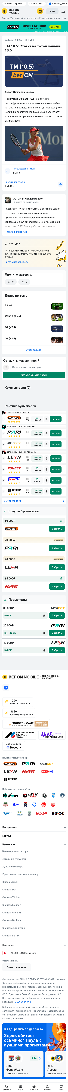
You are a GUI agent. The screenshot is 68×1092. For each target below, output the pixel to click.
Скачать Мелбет (11, 905)
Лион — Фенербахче (13, 3)
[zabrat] (57, 615)
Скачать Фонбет (11, 912)
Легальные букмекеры (14, 859)
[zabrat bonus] (57, 529)
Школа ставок (10, 882)
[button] (34, 228)
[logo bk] (11, 528)
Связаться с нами (16, 967)
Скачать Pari (9, 889)
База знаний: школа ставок (24, 18)
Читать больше (33, 350)
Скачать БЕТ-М (10, 935)
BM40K (8, 650)
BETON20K (10, 633)
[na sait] (56, 419)
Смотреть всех (12, 501)
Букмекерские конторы (15, 851)
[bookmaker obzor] (46, 419)
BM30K (8, 615)
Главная (5, 18)
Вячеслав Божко (23, 92)
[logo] (10, 11)
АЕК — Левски (36, 3)
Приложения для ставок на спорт (21, 874)
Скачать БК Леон (12, 920)
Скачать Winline (11, 897)
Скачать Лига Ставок (14, 928)
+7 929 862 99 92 (22, 1002)
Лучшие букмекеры (12, 866)
